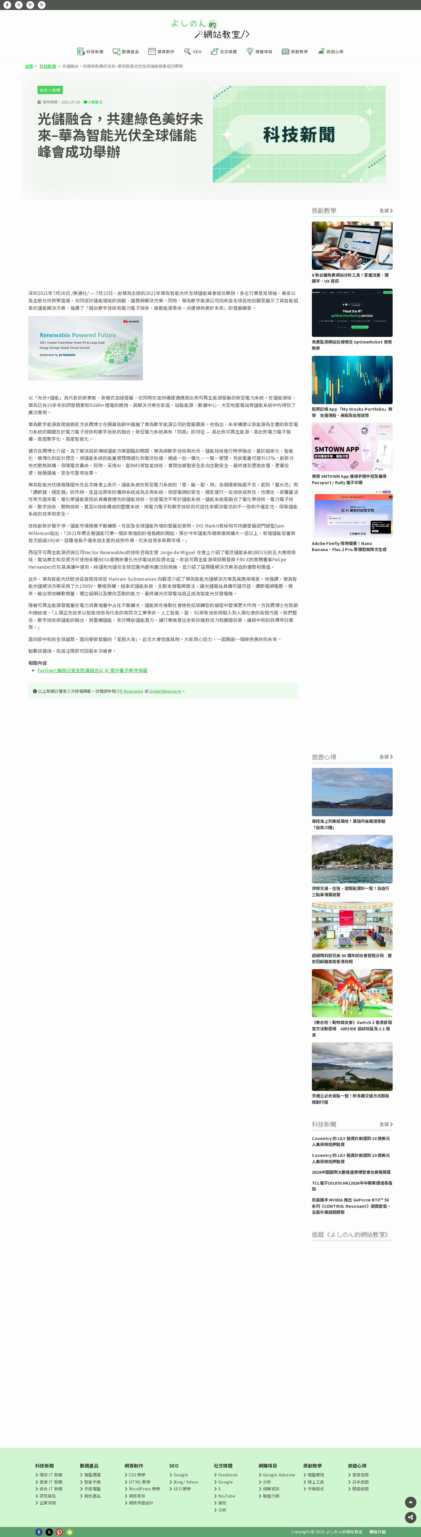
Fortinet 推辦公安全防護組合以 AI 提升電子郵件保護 (92, 670)
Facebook (227, 1475)
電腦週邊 (92, 1475)
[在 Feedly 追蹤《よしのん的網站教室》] (42, 5)
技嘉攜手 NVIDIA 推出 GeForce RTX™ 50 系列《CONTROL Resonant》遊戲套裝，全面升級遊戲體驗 (351, 1206)
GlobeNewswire (165, 691)
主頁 (29, 66)
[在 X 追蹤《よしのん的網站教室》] (19, 5)
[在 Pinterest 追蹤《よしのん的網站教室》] (30, 5)
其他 (222, 1503)
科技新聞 (48, 66)
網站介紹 (377, 1531)
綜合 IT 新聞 (50, 90)
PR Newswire (130, 691)
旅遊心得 (357, 1465)
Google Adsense (279, 1475)
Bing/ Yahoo (186, 1482)
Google (181, 1475)
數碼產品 (89, 1465)
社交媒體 (223, 1465)
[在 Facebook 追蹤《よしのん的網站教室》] (7, 5)
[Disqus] (163, 872)
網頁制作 (134, 1465)
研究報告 (48, 1496)
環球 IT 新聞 (51, 1475)
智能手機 (92, 1482)
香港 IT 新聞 (51, 1482)
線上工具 (316, 1482)
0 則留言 (95, 102)
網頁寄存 (137, 1496)
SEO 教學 (182, 1489)
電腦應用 (316, 1475)
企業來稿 (48, 1503)
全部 (384, 210)
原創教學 (312, 1465)
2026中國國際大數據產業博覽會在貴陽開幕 (351, 1172)
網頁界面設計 (141, 1503)
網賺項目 (268, 1465)
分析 (222, 1510)
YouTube (226, 1496)
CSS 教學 (137, 1475)
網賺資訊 (271, 1489)
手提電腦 (92, 1489)
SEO (174, 1465)
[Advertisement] (163, 245)
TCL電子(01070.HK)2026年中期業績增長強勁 (352, 1186)
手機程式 (316, 1489)
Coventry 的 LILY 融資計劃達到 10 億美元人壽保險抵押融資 (351, 1141)
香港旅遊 (360, 1475)
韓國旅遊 (360, 1489)
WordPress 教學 (144, 1489)
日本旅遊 (360, 1482)
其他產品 (92, 1496)
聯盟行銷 (271, 1496)
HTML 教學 (139, 1482)
